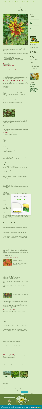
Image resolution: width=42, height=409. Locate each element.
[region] (21, 407)
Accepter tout (39, 407)
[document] (21, 204)
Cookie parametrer (34, 407)
